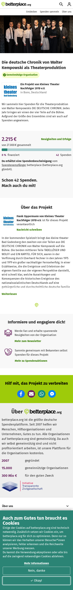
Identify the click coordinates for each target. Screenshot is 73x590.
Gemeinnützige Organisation (22, 74)
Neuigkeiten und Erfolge (56, 139)
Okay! (38, 580)
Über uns (66, 11)
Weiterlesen (9, 294)
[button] (21, 394)
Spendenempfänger (14, 165)
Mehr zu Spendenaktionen (31, 360)
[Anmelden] (69, 4)
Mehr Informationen (36, 563)
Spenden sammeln (49, 11)
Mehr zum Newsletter (28, 341)
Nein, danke (36, 570)
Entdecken (31, 11)
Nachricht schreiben (29, 229)
